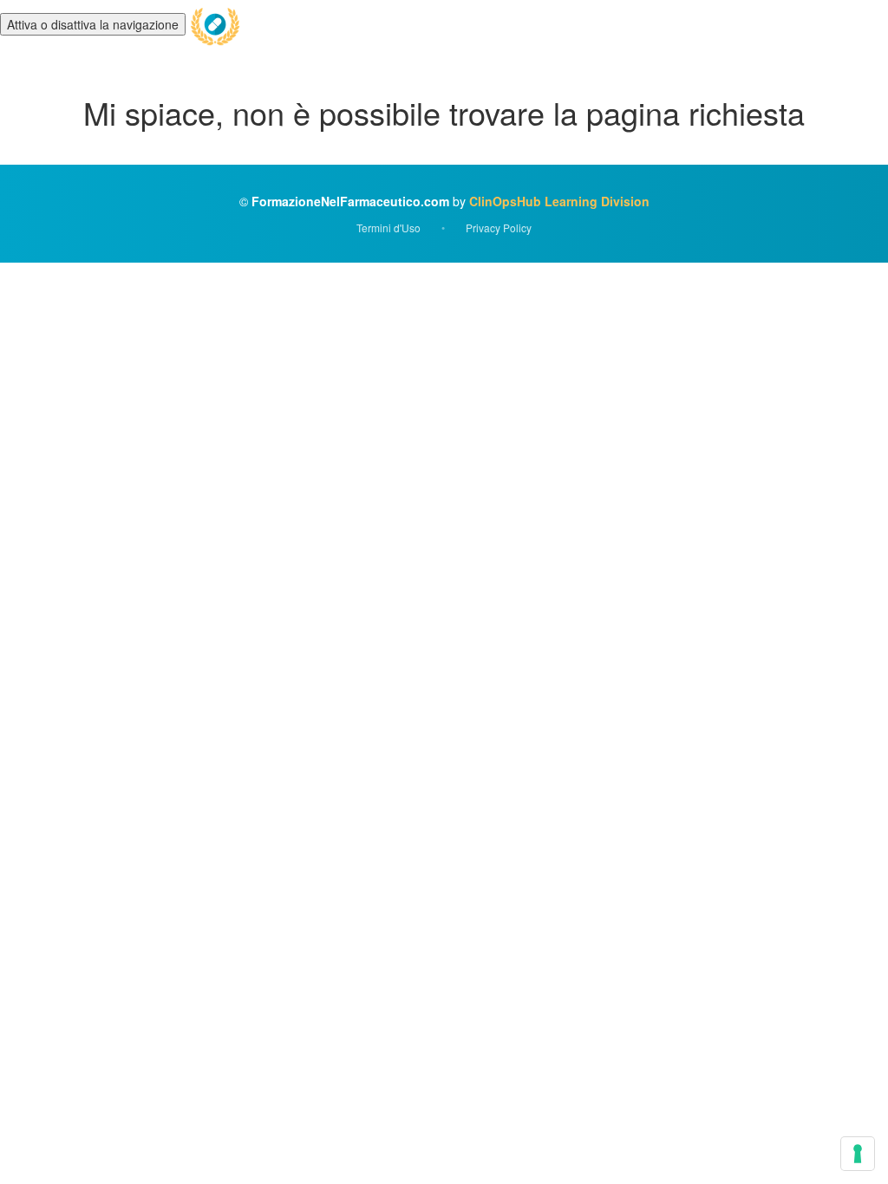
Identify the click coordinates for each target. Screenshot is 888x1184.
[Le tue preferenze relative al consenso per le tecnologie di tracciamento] (857, 1153)
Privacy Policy (499, 227)
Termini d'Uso (388, 227)
